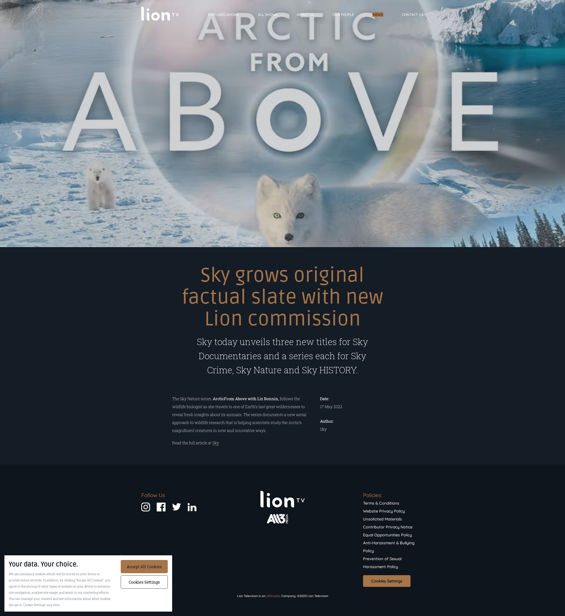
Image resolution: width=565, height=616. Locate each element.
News (378, 14)
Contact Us (412, 14)
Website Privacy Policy (384, 511)
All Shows (268, 14)
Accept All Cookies (144, 566)
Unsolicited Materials (382, 519)
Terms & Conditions (381, 503)
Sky (215, 442)
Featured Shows (223, 14)
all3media (273, 596)
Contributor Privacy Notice (387, 527)
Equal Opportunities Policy (387, 534)
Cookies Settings (386, 581)
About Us (305, 14)
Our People (343, 14)
